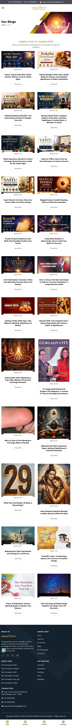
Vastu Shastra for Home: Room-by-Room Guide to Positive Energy (18, 201)
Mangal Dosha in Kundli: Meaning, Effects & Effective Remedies (54, 201)
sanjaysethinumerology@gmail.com (53, 2)
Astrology (40, 665)
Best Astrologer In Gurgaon (10, 668)
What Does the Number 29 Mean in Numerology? (18, 504)
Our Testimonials (42, 650)
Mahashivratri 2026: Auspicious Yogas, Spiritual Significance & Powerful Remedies (54, 448)
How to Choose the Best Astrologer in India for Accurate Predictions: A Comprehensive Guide (54, 282)
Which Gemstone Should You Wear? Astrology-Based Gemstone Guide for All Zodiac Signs (18, 161)
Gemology (40, 672)
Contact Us (41, 653)
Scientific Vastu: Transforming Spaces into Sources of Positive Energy (54, 558)
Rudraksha (40, 679)
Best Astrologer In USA (8, 672)
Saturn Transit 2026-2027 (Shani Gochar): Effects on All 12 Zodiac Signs (18, 77)
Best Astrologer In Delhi (9, 665)
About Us (40, 639)
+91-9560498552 (31, 2)
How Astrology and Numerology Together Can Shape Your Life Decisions (54, 606)
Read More (18, 84)
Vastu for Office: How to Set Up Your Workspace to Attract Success (54, 160)
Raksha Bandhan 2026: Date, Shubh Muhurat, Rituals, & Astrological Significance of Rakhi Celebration (54, 77)
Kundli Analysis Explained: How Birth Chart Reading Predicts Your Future (18, 241)
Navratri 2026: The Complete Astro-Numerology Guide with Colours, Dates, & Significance (54, 323)
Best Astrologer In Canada (10, 676)
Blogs (39, 646)
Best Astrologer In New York (10, 679)
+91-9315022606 (15, 2)
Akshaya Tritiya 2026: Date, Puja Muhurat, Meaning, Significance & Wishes (18, 323)
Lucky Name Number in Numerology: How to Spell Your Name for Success (54, 241)
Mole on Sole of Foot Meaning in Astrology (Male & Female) (18, 442)
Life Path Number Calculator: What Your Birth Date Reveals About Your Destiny (18, 282)
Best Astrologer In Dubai (9, 683)
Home (3, 25)
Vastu (39, 676)
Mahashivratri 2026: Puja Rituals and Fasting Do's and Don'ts (18, 552)
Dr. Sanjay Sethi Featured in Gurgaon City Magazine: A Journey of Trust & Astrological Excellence (54, 391)
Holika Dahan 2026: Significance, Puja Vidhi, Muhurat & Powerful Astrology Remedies (18, 380)
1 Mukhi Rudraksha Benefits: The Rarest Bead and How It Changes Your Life (18, 118)
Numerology (41, 668)
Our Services (41, 643)
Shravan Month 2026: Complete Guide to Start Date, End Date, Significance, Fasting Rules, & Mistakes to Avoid (54, 119)
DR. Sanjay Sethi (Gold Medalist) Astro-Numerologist (35, 716)
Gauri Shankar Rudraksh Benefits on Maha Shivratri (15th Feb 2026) (54, 512)
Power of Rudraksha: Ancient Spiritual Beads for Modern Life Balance (18, 606)
